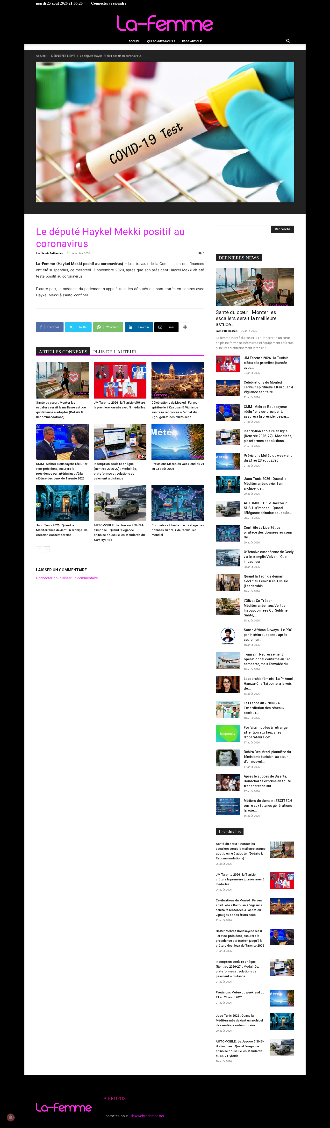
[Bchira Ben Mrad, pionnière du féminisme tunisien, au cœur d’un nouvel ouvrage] (228, 758)
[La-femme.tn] (165, 23)
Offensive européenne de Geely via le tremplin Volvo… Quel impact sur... (269, 557)
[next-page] (47, 549)
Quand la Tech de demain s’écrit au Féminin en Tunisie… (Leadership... (267, 581)
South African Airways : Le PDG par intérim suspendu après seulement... (268, 635)
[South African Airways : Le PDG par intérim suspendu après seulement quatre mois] (228, 636)
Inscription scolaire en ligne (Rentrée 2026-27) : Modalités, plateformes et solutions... (268, 436)
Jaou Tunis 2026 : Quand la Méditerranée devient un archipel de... (265, 483)
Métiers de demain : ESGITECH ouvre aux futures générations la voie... (268, 805)
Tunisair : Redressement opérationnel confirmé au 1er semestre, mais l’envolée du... (267, 659)
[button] (288, 41)
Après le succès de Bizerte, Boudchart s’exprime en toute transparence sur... (267, 781)
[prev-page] (39, 549)
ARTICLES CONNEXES (63, 351)
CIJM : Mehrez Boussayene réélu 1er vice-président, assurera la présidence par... (266, 411)
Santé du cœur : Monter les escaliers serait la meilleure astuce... (246, 318)
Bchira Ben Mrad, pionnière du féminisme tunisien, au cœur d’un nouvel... (267, 757)
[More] (185, 327)
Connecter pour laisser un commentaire (67, 578)
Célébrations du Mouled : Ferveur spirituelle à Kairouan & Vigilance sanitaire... (268, 387)
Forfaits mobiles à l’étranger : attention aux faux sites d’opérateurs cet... (267, 732)
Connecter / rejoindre (108, 3)
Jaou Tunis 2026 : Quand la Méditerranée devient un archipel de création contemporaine (61, 530)
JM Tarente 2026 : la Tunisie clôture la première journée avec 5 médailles (240, 879)
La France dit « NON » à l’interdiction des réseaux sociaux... (264, 708)
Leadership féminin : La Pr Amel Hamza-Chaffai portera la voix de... (268, 683)
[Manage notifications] (10, 1117)
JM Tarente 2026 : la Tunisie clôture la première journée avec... (266, 363)
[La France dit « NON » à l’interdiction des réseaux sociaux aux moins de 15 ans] (228, 709)
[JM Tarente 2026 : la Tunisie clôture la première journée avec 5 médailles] (120, 380)
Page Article (192, 41)
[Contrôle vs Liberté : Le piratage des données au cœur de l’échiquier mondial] (177, 503)
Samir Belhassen (52, 253)
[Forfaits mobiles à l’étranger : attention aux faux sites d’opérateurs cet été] (228, 733)
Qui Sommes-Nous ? (161, 41)
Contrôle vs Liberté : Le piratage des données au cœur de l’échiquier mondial (177, 530)
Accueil (134, 41)
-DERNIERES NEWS (62, 56)
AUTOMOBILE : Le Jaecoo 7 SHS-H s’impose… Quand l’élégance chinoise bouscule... (268, 508)
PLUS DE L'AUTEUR (114, 351)
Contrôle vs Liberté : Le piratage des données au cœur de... (268, 532)
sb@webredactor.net (147, 1116)
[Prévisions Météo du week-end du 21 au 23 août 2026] (177, 442)
